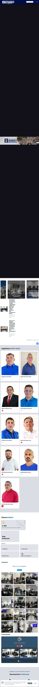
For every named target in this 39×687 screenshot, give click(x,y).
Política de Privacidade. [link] (9, 684)
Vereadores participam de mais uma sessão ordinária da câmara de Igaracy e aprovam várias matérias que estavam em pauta (12, 306)
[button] (2, 653)
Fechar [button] (35, 683)
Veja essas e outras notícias (33, 340)
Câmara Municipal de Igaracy (19, 642)
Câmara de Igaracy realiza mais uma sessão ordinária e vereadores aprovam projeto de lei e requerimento (12, 326)
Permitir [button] (30, 683)
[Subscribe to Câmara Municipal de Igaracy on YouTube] (19, 646)
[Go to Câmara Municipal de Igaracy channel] (19, 639)
